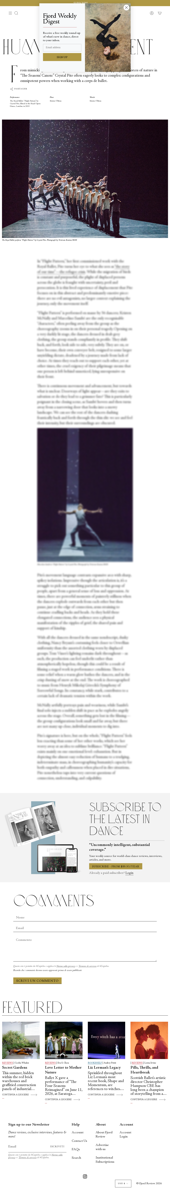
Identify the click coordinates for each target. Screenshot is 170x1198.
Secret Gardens (14, 1068)
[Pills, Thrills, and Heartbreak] (149, 1040)
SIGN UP (62, 57)
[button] (16, 13)
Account (78, 1132)
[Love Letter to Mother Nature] (64, 1040)
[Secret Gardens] (21, 1040)
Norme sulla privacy (65, 966)
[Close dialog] (126, 7)
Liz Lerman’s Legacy (104, 1068)
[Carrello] (160, 13)
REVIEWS (7, 1063)
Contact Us (79, 1141)
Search (76, 1158)
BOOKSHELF (95, 1063)
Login (129, 873)
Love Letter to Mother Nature (63, 1070)
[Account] (152, 13)
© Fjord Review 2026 (149, 1183)
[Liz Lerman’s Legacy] (106, 1040)
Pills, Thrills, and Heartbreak (144, 1070)
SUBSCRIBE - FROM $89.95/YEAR (115, 866)
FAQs (76, 1149)
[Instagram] (85, 1177)
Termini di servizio (87, 966)
